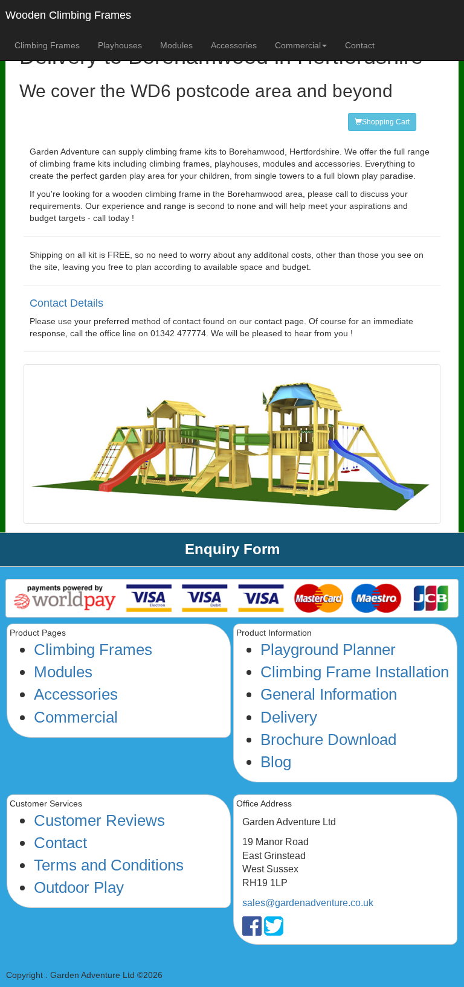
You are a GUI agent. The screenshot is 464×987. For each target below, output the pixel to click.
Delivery (288, 717)
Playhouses (120, 45)
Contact (360, 45)
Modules (176, 45)
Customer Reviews (99, 820)
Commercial (76, 717)
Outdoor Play (79, 887)
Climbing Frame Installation (354, 672)
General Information (328, 694)
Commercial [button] (298, 45)
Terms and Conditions (109, 865)
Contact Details (66, 303)
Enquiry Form (232, 549)
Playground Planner (328, 649)
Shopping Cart (386, 122)
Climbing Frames (47, 45)
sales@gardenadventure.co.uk (307, 903)
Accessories (234, 45)
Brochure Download (328, 739)
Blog (275, 762)
